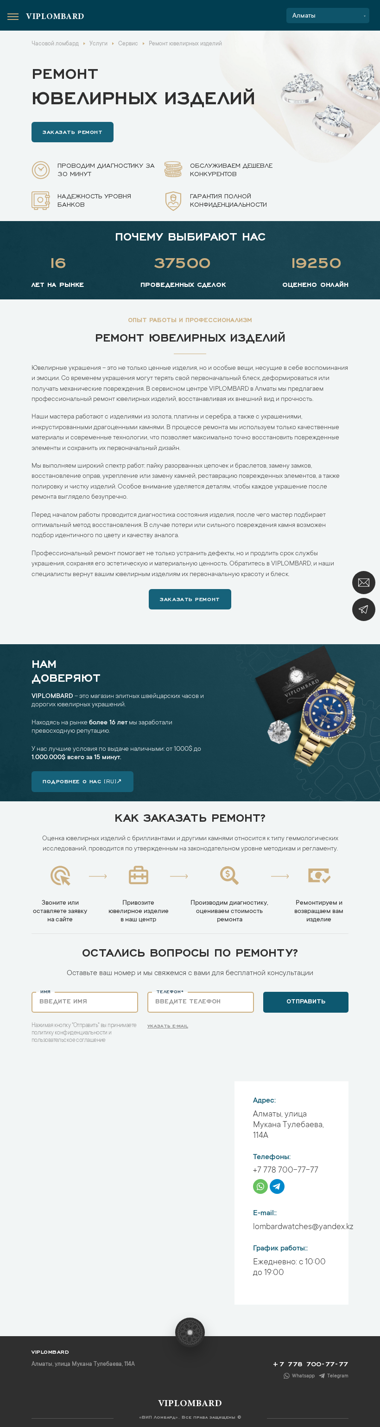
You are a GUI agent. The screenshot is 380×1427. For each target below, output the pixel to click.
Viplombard (55, 17)
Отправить (305, 1000)
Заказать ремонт (72, 131)
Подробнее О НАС (82, 780)
